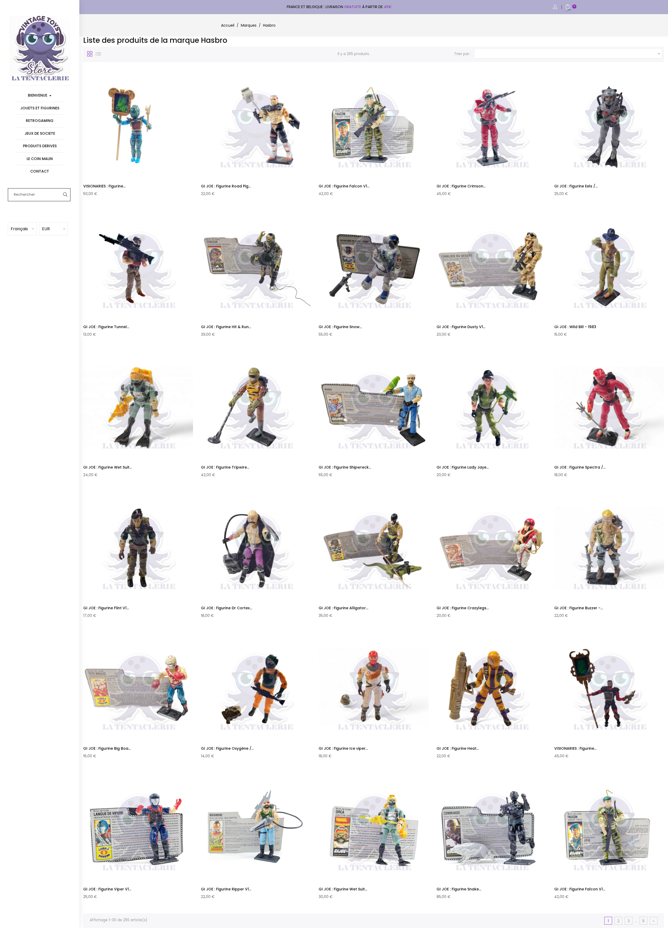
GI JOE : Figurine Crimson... (461, 186)
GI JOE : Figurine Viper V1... (107, 889)
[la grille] (90, 54)
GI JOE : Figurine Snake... (459, 889)
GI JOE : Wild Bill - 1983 (575, 326)
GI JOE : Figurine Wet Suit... (107, 467)
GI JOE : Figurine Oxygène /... (227, 748)
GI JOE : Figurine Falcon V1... (344, 186)
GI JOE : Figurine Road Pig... (226, 186)
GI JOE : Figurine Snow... (340, 326)
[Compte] (555, 7)
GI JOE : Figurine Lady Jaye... (463, 467)
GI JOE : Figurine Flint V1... (106, 608)
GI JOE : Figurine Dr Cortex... (226, 608)
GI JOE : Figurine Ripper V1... (226, 889)
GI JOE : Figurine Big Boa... (107, 748)
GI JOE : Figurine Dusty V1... (461, 326)
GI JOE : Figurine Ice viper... (343, 748)
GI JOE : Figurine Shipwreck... (345, 467)
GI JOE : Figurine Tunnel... (106, 326)
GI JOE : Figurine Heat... (458, 748)
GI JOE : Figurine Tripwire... (225, 467)
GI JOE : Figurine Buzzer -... (578, 608)
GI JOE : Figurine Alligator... (343, 608)
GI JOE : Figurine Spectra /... (579, 467)
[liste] (98, 54)
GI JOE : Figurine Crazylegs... (463, 608)
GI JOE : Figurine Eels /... (576, 186)
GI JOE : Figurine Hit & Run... (226, 326)
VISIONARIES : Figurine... (104, 186)
